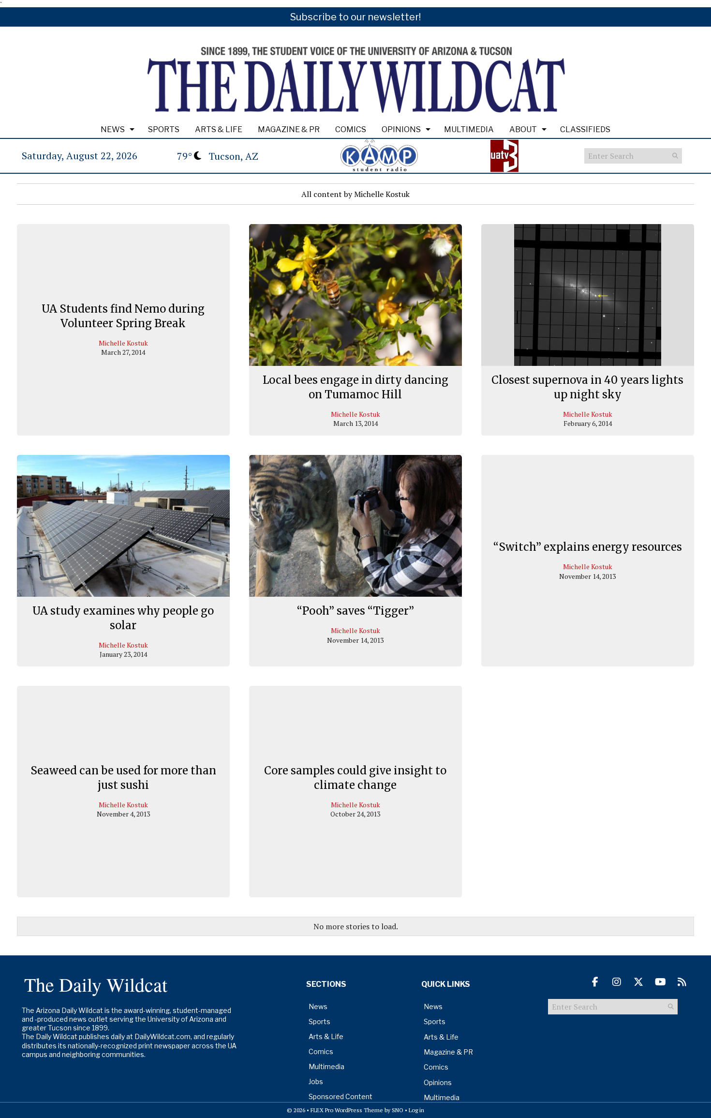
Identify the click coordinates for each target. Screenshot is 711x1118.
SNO (397, 1110)
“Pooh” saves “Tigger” (355, 611)
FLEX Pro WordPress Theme (347, 1110)
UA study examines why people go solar (123, 618)
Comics (350, 129)
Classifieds (585, 129)
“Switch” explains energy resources (587, 547)
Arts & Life (218, 129)
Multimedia (469, 129)
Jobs (316, 1081)
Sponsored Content (340, 1096)
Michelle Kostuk (123, 342)
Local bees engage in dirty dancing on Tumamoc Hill (355, 387)
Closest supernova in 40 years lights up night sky (587, 387)
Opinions (401, 129)
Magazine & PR (289, 129)
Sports (163, 129)
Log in (416, 1110)
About (523, 129)
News (113, 129)
